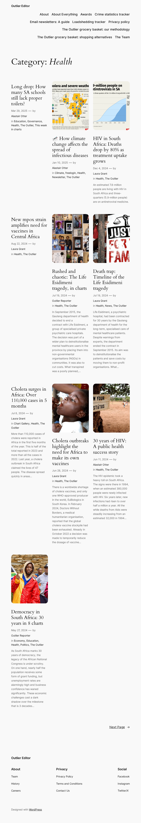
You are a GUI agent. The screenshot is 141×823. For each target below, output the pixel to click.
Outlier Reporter (61, 300)
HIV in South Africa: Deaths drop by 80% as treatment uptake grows (110, 150)
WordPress (35, 809)
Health (15, 125)
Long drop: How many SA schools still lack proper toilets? (28, 95)
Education (20, 121)
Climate (59, 172)
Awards (86, 14)
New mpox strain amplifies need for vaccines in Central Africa (29, 228)
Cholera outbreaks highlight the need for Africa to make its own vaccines (70, 452)
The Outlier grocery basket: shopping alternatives (74, 37)
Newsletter (58, 177)
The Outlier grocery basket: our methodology (96, 29)
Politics (24, 644)
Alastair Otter (19, 116)
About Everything (65, 14)
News (108, 305)
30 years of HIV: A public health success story (109, 446)
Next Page (119, 727)
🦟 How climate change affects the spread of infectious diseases (70, 147)
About (44, 14)
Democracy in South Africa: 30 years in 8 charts (27, 617)
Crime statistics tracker (112, 14)
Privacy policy (119, 22)
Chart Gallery (22, 423)
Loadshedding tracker (89, 22)
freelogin (70, 172)
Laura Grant (100, 173)
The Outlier (26, 125)
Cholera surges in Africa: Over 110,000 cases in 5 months (29, 397)
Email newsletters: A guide (50, 22)
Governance (34, 121)
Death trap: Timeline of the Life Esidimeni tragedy (108, 280)
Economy (19, 640)
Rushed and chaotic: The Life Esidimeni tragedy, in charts (69, 280)
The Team (122, 37)
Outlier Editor (20, 6)
